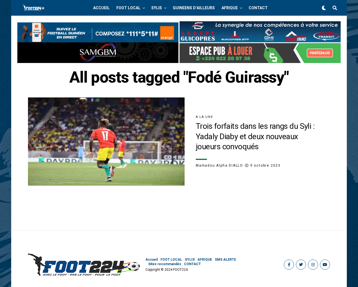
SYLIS (156, 8)
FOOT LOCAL (128, 8)
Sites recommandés (164, 264)
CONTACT (258, 8)
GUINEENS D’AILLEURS (194, 8)
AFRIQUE (230, 8)
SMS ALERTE (225, 260)
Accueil (101, 8)
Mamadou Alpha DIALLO (219, 165)
